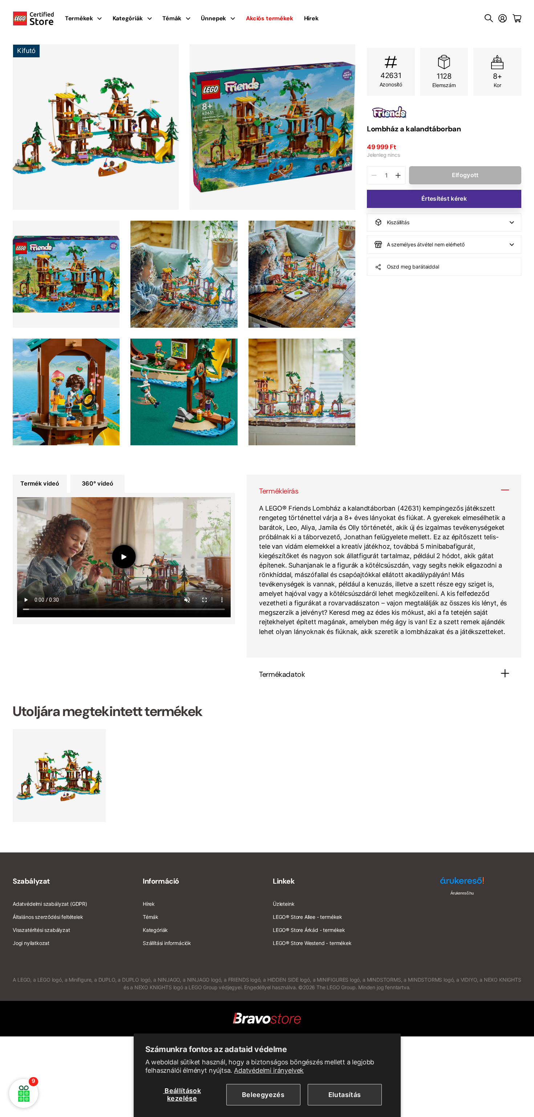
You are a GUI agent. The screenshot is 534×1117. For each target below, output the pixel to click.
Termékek (79, 18)
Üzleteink (283, 904)
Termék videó (39, 483)
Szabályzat (31, 881)
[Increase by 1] (398, 175)
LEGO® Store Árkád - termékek (309, 930)
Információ (161, 881)
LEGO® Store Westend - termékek (312, 943)
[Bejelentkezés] (502, 18)
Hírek (311, 18)
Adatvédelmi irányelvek (269, 1070)
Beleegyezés (263, 1094)
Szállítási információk (167, 943)
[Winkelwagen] (517, 18)
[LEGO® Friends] (444, 112)
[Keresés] (489, 18)
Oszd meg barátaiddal (413, 266)
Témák (171, 18)
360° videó (97, 483)
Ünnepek (213, 18)
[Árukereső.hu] (462, 883)
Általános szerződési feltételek (48, 917)
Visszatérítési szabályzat (41, 930)
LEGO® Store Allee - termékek (307, 917)
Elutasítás (344, 1094)
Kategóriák (127, 18)
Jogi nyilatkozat (31, 943)
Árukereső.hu (462, 893)
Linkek (284, 881)
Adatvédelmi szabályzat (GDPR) (50, 904)
